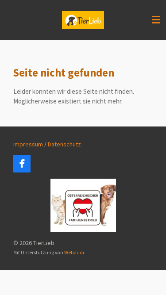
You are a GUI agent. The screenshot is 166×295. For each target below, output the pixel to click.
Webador (74, 252)
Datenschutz (64, 144)
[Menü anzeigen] (156, 20)
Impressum (28, 144)
